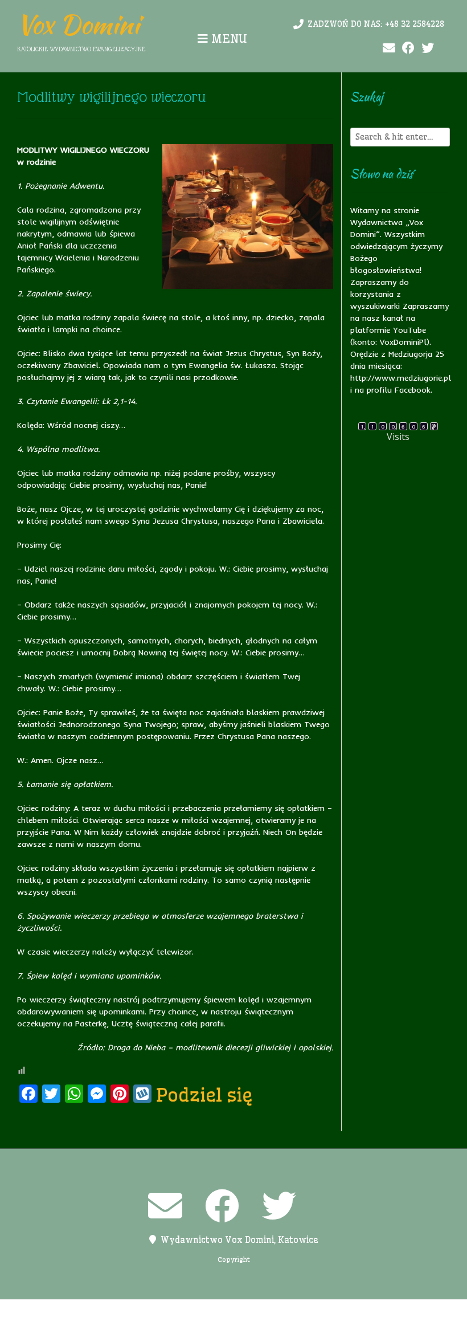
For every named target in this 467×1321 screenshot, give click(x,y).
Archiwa (95, 1310)
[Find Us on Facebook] (408, 48)
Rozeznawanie (327, 1310)
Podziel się (204, 1095)
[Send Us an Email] (389, 48)
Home (130, 1310)
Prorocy (223, 1310)
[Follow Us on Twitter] (427, 48)
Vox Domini (78, 24)
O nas (188, 1310)
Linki (159, 1310)
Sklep (374, 1310)
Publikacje (269, 1310)
